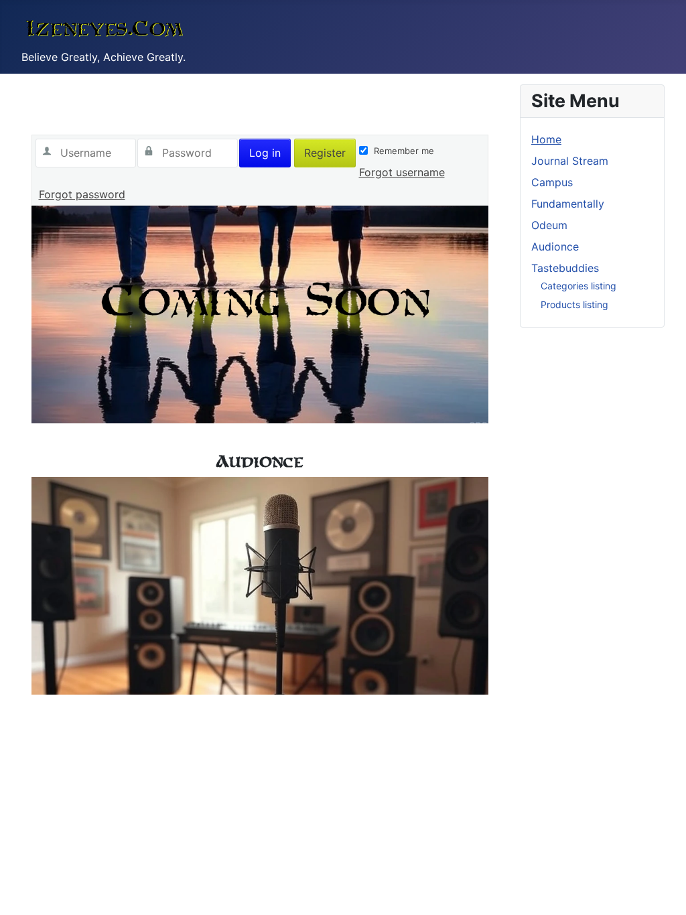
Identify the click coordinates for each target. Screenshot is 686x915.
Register (325, 152)
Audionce (555, 246)
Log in (265, 152)
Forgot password (82, 194)
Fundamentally (567, 203)
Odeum (549, 225)
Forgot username (402, 172)
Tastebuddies (565, 268)
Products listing (574, 304)
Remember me (404, 150)
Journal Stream (569, 160)
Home (546, 139)
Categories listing (578, 285)
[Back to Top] (662, 890)
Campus (552, 182)
